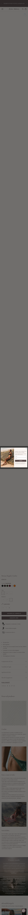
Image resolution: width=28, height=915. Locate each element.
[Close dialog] (26, 448)
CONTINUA (20, 460)
